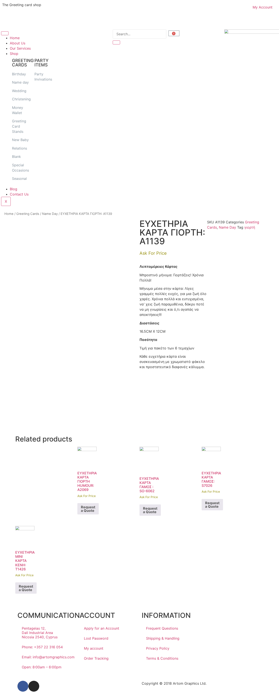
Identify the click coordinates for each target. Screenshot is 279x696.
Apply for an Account (101, 628)
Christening (21, 99)
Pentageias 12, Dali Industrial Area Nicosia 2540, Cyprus (40, 632)
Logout (150, 21)
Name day (20, 82)
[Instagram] (33, 686)
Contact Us (19, 194)
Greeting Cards (27, 214)
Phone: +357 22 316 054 (42, 647)
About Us (17, 43)
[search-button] (116, 42)
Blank (16, 156)
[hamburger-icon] (5, 33)
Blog (13, 189)
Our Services (20, 48)
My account (93, 648)
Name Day (50, 214)
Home (15, 38)
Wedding (19, 91)
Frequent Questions (162, 628)
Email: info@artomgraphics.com (48, 657)
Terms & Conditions (162, 658)
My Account (262, 7)
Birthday (19, 74)
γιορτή (249, 227)
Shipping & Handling (162, 638)
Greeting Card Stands (19, 126)
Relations (19, 148)
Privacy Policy (157, 648)
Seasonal (19, 178)
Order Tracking (96, 658)
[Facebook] (22, 686)
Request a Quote (88, 509)
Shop (14, 53)
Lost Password (96, 638)
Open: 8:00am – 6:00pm (41, 667)
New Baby (20, 140)
